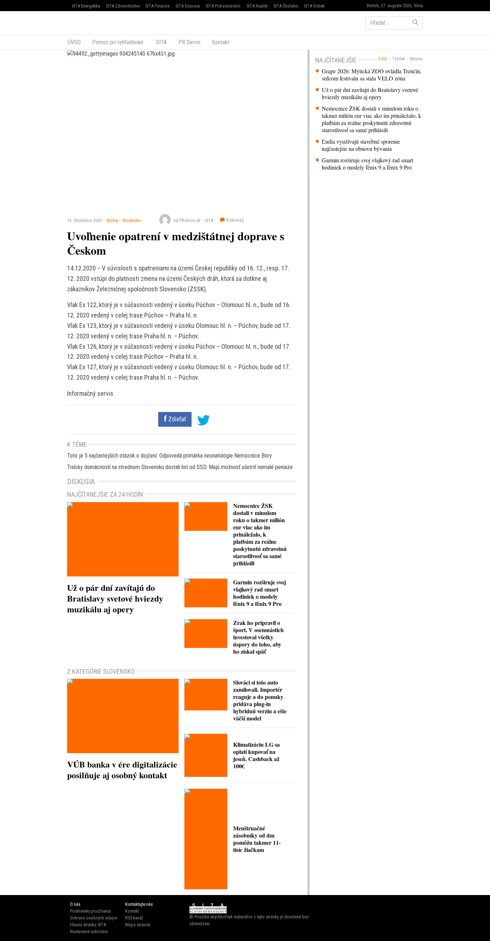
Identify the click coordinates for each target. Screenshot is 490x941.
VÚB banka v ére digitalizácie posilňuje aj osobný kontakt (122, 769)
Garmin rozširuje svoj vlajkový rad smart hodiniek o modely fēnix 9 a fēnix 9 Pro (367, 164)
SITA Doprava (187, 6)
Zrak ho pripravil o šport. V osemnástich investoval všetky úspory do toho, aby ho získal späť (258, 636)
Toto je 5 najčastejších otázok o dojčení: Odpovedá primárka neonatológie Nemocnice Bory (169, 455)
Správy (112, 220)
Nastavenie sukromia (89, 931)
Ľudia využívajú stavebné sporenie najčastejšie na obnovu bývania (361, 145)
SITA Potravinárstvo (223, 6)
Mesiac (416, 58)
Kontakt (220, 42)
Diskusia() (234, 220)
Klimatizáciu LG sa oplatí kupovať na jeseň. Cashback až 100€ (256, 755)
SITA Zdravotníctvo (123, 6)
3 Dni (382, 58)
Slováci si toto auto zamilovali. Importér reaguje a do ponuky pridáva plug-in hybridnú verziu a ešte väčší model (260, 700)
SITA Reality (257, 6)
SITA (161, 42)
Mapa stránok (137, 924)
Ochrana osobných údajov (93, 918)
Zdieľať (176, 419)
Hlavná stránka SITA (88, 924)
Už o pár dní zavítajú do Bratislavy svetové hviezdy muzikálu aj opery (370, 93)
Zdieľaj (89, 22)
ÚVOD (74, 42)
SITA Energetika (86, 6)
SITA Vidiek (314, 6)
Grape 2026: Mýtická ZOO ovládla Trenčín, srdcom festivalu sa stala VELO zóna (371, 75)
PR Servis (189, 42)
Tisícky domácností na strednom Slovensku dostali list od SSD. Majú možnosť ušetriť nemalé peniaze (180, 467)
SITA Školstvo (285, 6)
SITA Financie (157, 6)
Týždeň (398, 58)
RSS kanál (134, 918)
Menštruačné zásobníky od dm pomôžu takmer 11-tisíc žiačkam (257, 839)
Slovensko (131, 220)
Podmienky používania (90, 911)
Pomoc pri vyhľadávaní (117, 42)
